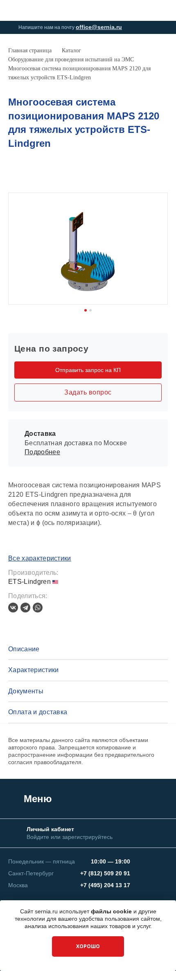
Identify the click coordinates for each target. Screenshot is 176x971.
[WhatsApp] (38, 607)
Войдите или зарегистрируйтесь (70, 837)
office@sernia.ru (99, 27)
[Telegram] (25, 607)
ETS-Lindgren (30, 581)
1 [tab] (85, 310)
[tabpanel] (88, 249)
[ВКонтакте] (13, 607)
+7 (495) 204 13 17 (105, 885)
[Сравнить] (150, 174)
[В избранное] (163, 174)
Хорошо (88, 946)
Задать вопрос (87, 392)
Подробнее (42, 451)
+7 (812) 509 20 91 (105, 873)
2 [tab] (90, 310)
